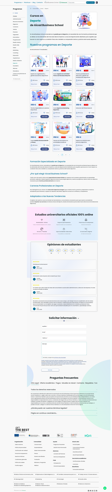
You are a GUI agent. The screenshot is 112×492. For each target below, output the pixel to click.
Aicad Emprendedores (78, 460)
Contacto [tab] (80, 388)
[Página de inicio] (30, 8)
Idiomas (15, 68)
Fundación (37, 464)
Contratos (75, 469)
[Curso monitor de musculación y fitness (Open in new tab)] (40, 128)
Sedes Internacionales (40, 455)
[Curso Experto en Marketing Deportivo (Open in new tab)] (62, 95)
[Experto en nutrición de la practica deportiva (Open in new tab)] (85, 128)
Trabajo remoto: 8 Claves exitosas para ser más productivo (94, 479)
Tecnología (61, 484)
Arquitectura (16, 58)
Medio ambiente (17, 60)
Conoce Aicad (37, 449)
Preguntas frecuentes (59, 449)
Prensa (36, 458)
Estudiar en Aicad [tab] (69, 388)
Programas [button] (18, 2)
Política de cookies (19, 467)
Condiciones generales (21, 464)
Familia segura (19, 470)
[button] (46, 56)
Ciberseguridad (19, 484)
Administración (17, 19)
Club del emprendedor (59, 471)
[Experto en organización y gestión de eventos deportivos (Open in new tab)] (40, 61)
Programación (16, 40)
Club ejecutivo (57, 468)
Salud (14, 47)
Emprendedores (38, 452)
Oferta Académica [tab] (47, 388)
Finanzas (15, 32)
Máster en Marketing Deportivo (23, 490)
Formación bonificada (78, 474)
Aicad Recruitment (77, 457)
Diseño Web (16, 45)
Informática (16, 37)
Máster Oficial (40, 489)
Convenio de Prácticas (59, 459)
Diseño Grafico (17, 42)
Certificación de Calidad (21, 455)
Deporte (15, 63)
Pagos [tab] (58, 388)
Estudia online (83, 484)
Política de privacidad (20, 452)
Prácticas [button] (27, 2)
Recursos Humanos (18, 21)
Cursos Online (36, 8)
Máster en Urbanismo (84, 489)
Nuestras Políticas (19, 461)
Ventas (15, 29)
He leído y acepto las (54, 357)
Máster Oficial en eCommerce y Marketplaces (26, 479)
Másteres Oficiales (62, 489)
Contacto (39, 2)
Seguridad (15, 34)
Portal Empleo (76, 449)
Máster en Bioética (20, 489)
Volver (16, 13)
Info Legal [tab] (35, 388)
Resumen (34, 84)
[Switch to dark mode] (97, 2)
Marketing (15, 50)
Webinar (36, 470)
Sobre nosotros (19, 449)
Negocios (15, 24)
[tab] (64, 319)
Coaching (15, 53)
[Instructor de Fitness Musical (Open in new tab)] (85, 95)
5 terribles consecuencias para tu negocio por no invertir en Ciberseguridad (77, 479)
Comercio (15, 27)
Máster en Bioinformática (43, 490)
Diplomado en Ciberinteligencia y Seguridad (48, 479)
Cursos (15, 16)
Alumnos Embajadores (59, 462)
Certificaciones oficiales (79, 466)
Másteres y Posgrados (40, 467)
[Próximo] (69, 155)
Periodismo (16, 71)
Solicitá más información (60, 452)
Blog (34, 2)
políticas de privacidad (60, 357)
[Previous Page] (58, 155)
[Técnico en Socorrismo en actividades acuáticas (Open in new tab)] (62, 128)
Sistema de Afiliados (39, 461)
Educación (15, 55)
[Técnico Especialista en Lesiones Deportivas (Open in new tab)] (40, 95)
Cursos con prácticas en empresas (19, 74)
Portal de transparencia (21, 458)
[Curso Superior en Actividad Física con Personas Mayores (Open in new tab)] (62, 61)
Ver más (44, 84)
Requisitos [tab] (89, 388)
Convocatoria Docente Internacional (78, 453)
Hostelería (15, 66)
